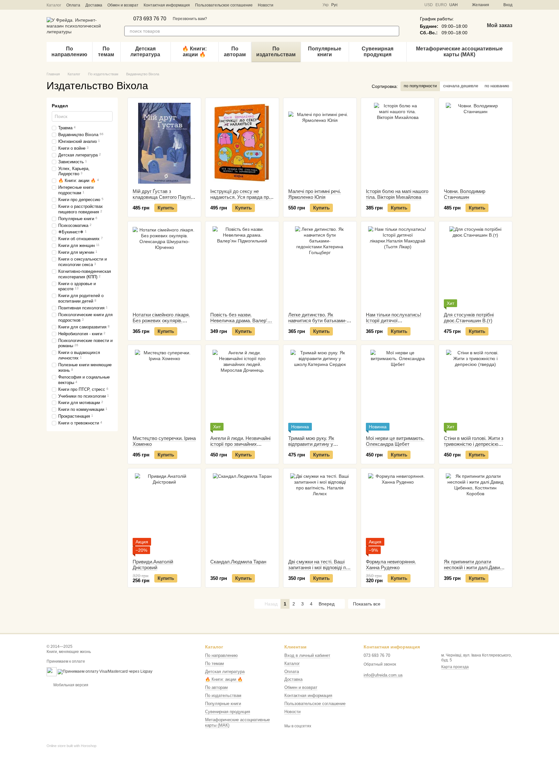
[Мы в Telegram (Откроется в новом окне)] (298, 4)
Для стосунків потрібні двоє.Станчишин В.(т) (469, 317)
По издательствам (276, 51)
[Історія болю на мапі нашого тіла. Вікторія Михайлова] (397, 143)
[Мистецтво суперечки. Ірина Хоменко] (164, 390)
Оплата (73, 5)
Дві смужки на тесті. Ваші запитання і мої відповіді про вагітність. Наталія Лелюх (319, 567)
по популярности (420, 85)
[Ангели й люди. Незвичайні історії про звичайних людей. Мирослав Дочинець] (242, 390)
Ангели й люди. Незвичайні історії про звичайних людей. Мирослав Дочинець (241, 444)
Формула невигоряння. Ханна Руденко (391, 564)
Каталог (54, 5)
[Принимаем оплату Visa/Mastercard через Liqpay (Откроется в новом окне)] (105, 671)
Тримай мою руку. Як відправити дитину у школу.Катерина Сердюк (315, 444)
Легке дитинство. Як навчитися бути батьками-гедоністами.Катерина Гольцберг (317, 323)
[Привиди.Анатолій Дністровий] (164, 513)
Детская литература (145, 51)
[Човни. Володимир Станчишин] (475, 143)
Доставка (93, 5)
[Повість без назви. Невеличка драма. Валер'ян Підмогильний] (242, 266)
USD (428, 5)
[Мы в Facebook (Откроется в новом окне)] (282, 4)
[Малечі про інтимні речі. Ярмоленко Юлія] (320, 143)
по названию (497, 85)
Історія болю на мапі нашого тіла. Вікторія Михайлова (397, 194)
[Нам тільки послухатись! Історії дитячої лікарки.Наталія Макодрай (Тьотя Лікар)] (397, 266)
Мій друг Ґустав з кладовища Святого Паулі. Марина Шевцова (162, 197)
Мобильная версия (70, 685)
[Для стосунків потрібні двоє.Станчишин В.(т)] (475, 266)
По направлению (69, 51)
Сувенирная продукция (377, 51)
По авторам (235, 51)
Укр (326, 5)
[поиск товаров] (394, 31)
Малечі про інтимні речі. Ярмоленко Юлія (314, 194)
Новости (265, 5)
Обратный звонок (380, 664)
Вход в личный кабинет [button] (307, 655)
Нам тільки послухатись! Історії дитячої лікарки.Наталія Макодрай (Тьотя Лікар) (395, 323)
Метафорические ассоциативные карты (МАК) (459, 51)
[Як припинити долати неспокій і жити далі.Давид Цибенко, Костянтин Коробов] (475, 513)
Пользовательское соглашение (224, 5)
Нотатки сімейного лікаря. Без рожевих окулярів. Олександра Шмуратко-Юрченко (161, 323)
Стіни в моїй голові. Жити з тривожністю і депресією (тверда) (473, 444)
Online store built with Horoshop (71, 746)
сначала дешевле (460, 85)
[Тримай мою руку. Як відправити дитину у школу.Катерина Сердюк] (320, 390)
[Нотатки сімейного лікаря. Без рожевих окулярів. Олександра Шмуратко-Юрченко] (164, 266)
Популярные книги (324, 51)
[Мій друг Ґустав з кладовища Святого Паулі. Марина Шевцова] (164, 143)
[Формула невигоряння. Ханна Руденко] (397, 513)
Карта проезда (455, 667)
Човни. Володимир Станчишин (464, 194)
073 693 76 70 (149, 18)
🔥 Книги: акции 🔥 (194, 51)
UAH (453, 5)
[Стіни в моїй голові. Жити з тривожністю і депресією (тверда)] (475, 390)
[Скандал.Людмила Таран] (242, 513)
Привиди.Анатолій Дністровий (153, 564)
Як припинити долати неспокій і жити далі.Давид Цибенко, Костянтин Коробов (473, 570)
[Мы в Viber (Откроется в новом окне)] (305, 4)
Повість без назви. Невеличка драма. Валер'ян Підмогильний (241, 320)
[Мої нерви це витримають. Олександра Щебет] (397, 390)
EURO (441, 5)
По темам (106, 51)
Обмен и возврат (122, 5)
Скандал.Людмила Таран (238, 561)
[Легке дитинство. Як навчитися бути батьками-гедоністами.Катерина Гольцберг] (320, 266)
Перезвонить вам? (190, 18)
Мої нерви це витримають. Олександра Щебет (395, 441)
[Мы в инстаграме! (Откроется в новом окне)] (290, 4)
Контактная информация (167, 5)
